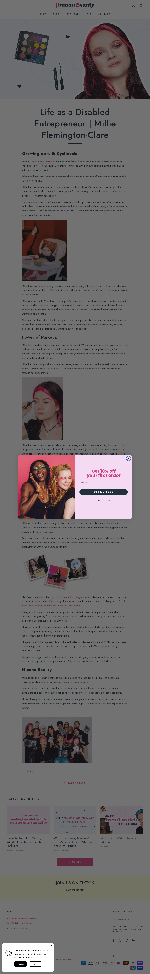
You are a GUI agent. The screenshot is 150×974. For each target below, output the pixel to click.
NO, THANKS (104, 501)
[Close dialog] (128, 458)
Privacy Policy (28, 957)
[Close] (51, 945)
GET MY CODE (103, 492)
